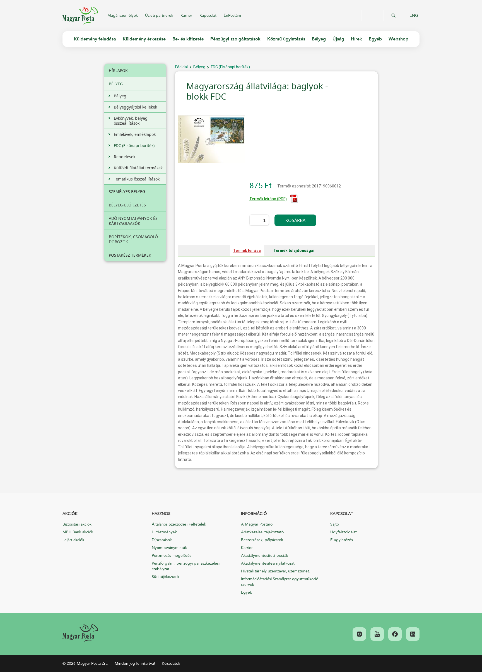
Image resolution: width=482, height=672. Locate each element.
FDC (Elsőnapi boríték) (230, 67)
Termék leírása (247, 250)
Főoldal (181, 67)
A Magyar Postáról (257, 524)
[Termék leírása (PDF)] (294, 201)
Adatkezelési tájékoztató (262, 532)
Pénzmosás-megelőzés (171, 555)
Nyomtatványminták (169, 547)
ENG (413, 16)
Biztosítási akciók (76, 524)
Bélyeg (199, 67)
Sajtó (334, 524)
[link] (80, 633)
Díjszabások (162, 540)
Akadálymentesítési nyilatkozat (268, 563)
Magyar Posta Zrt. (80, 16)
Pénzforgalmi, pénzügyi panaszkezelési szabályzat (186, 566)
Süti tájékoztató (165, 576)
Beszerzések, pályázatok (262, 540)
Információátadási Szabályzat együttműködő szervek (279, 582)
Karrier (186, 15)
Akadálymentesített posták (264, 555)
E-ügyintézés (341, 540)
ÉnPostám (232, 15)
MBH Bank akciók (77, 532)
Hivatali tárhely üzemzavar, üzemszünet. (275, 571)
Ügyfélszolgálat (343, 532)
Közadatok (171, 663)
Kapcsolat (207, 15)
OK (393, 16)
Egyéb (246, 592)
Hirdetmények (164, 532)
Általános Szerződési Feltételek (179, 524)
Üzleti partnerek (159, 15)
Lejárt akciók (73, 540)
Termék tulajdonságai (293, 250)
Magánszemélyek (122, 15)
